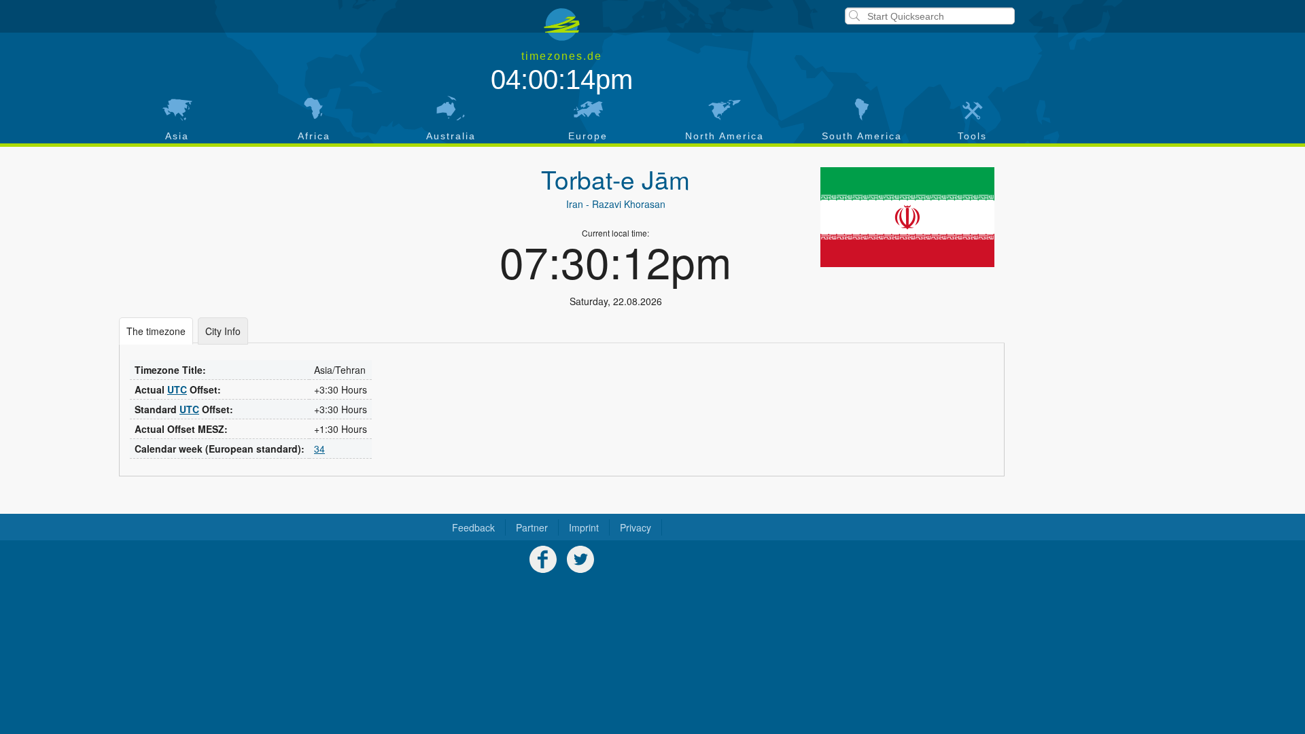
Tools (972, 135)
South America (862, 135)
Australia (451, 135)
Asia (177, 135)
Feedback (473, 527)
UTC (177, 389)
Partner (532, 527)
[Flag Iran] (907, 216)
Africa (314, 135)
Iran (574, 204)
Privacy (635, 527)
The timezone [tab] (156, 331)
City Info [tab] (223, 331)
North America (724, 135)
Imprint (584, 527)
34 (319, 448)
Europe (588, 135)
